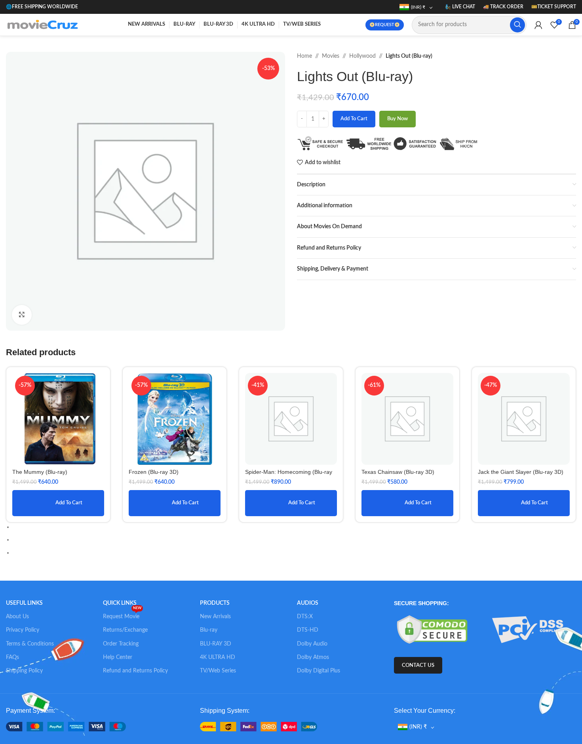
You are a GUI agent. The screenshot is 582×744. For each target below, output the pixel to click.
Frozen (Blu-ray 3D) (154, 472)
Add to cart (353, 118)
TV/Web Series (218, 671)
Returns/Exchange (125, 630)
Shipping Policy (24, 671)
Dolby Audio (312, 644)
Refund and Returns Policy (135, 671)
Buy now (397, 118)
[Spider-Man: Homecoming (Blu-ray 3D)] (291, 419)
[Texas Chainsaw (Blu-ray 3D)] (407, 419)
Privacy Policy (22, 630)
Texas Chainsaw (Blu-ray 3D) (397, 472)
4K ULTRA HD (217, 657)
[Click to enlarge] (22, 315)
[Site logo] (44, 24)
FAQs (12, 657)
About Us (17, 616)
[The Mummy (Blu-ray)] (58, 419)
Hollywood (362, 56)
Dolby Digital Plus (318, 671)
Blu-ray (208, 630)
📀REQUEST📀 (384, 25)
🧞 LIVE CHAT (460, 6)
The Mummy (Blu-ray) (39, 472)
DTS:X (305, 616)
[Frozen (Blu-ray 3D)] (175, 419)
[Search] (517, 24)
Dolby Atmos (313, 657)
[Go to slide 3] (294, 552)
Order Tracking (121, 644)
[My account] (538, 25)
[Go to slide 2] (294, 539)
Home (304, 56)
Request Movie (122, 614)
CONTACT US (418, 665)
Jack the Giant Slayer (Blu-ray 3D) (520, 472)
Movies (330, 56)
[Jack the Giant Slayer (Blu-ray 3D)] (524, 419)
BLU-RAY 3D (215, 644)
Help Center (117, 657)
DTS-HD (307, 630)
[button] (287, 191)
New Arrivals (215, 616)
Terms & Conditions (30, 644)
